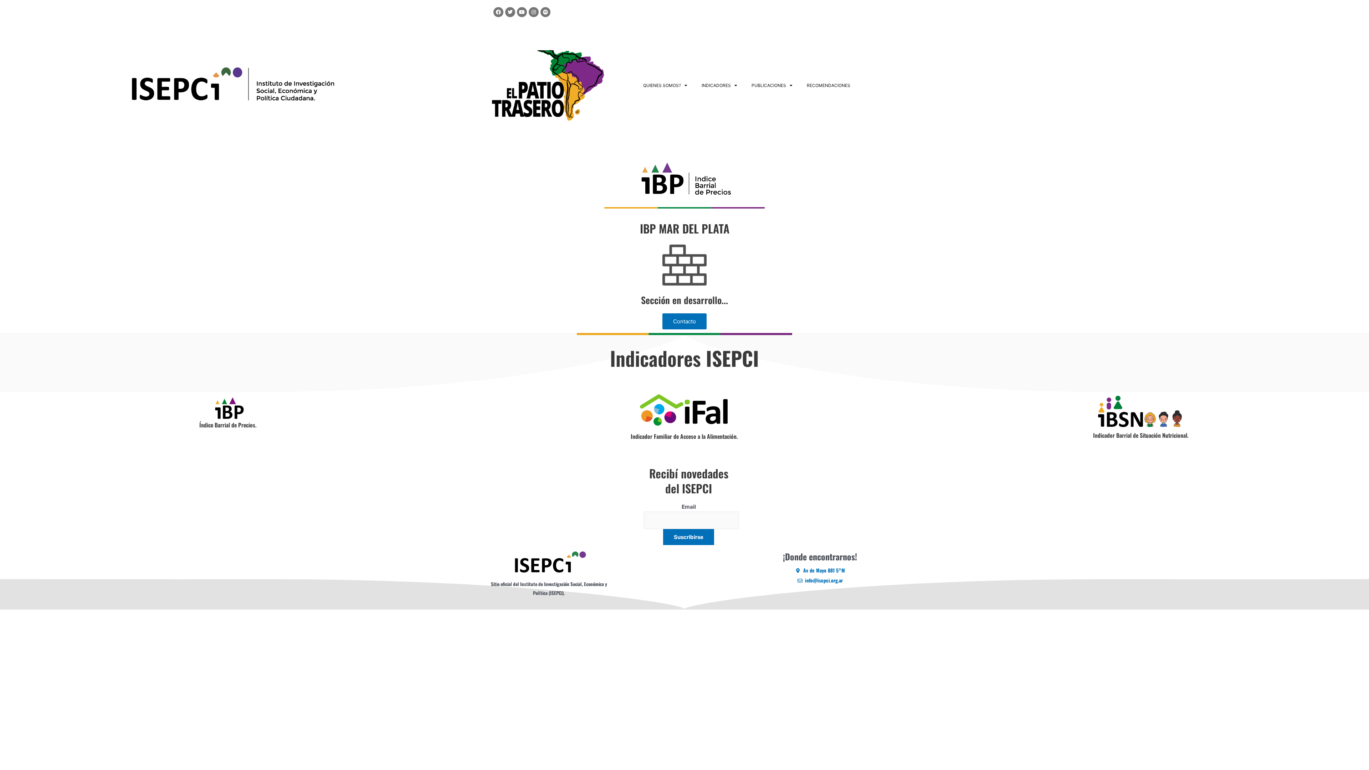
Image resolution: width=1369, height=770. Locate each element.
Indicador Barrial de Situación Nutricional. (1141, 435)
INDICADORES (716, 85)
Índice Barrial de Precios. (228, 425)
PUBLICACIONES (769, 85)
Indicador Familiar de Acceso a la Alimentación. (684, 436)
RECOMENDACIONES (828, 85)
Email (689, 506)
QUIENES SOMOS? (662, 85)
